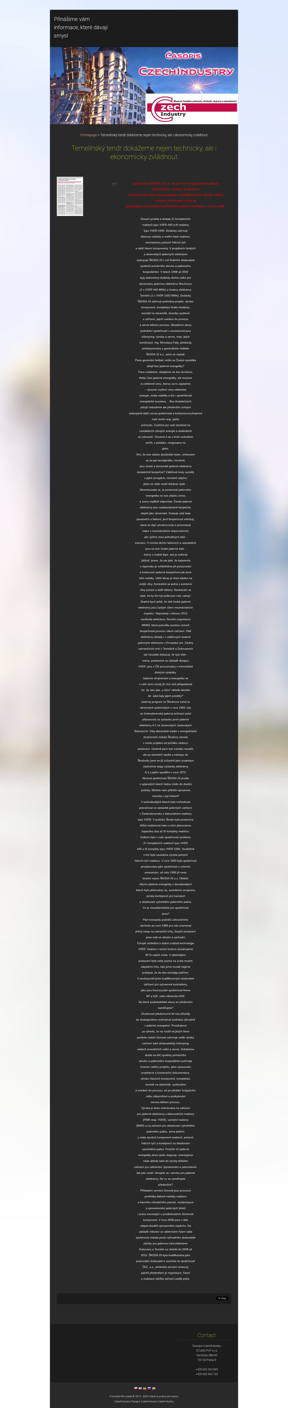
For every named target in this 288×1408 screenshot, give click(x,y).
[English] (140, 1388)
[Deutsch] (144, 1388)
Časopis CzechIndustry (144, 1401)
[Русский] (149, 1388)
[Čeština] (135, 1388)
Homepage (88, 135)
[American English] (153, 1388)
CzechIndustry (122, 1401)
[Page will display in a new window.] (70, 196)
